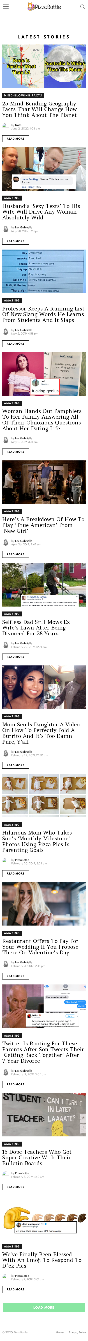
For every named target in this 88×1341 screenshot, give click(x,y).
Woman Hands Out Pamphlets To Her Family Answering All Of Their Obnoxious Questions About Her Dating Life (41, 420)
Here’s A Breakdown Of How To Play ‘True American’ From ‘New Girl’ (43, 525)
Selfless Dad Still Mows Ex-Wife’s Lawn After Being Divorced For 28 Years (37, 627)
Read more (15, 139)
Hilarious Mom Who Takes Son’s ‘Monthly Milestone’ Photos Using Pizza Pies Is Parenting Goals (37, 841)
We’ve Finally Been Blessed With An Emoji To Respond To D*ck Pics (41, 1260)
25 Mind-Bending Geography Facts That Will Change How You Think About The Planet (39, 109)
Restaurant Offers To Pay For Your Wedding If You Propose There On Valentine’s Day (40, 946)
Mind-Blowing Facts (23, 95)
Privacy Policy (77, 1332)
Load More (44, 1307)
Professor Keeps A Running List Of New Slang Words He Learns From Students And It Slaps (43, 314)
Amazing (12, 198)
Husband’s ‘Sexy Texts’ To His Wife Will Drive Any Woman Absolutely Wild (41, 212)
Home (60, 1332)
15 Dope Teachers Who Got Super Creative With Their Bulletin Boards (37, 1157)
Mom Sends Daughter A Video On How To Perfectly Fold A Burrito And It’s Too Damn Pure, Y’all (41, 733)
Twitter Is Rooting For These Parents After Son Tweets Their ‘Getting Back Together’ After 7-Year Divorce (43, 1052)
